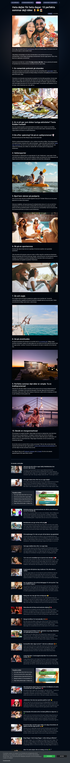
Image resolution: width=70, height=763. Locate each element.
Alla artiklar (15, 2)
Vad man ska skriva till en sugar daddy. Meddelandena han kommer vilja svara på (32, 496)
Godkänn (49, 756)
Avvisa (62, 756)
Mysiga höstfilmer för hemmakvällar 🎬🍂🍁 (24, 501)
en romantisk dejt (43, 341)
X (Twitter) (39, 451)
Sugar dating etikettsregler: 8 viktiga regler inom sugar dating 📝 (28, 503)
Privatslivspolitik (6, 760)
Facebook (26, 451)
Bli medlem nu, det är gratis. (47, 495)
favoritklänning (30, 49)
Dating (38, 2)
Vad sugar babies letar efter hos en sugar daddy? (25, 494)
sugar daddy (50, 71)
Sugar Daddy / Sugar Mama (50, 2)
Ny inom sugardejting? (27, 2)
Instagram (32, 451)
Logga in (47, 502)
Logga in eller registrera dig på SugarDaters (44, 445)
